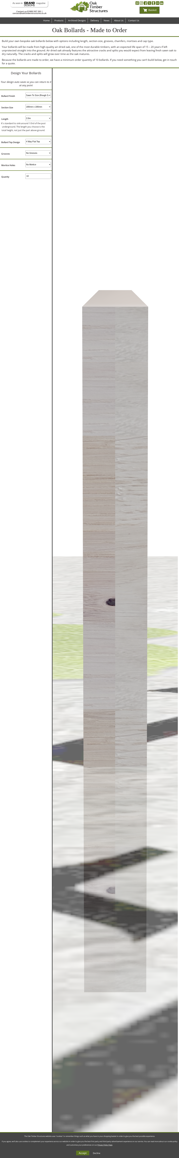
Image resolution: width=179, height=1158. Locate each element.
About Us (118, 20)
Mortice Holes (8, 165)
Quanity (5, 176)
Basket (152, 10)
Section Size (7, 107)
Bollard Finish (8, 96)
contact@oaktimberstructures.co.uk (30, 13)
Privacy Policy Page (104, 1145)
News (106, 20)
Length (4, 119)
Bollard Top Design (10, 142)
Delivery (94, 20)
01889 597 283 (34, 11)
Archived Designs (77, 20)
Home (46, 20)
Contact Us (133, 20)
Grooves (5, 153)
